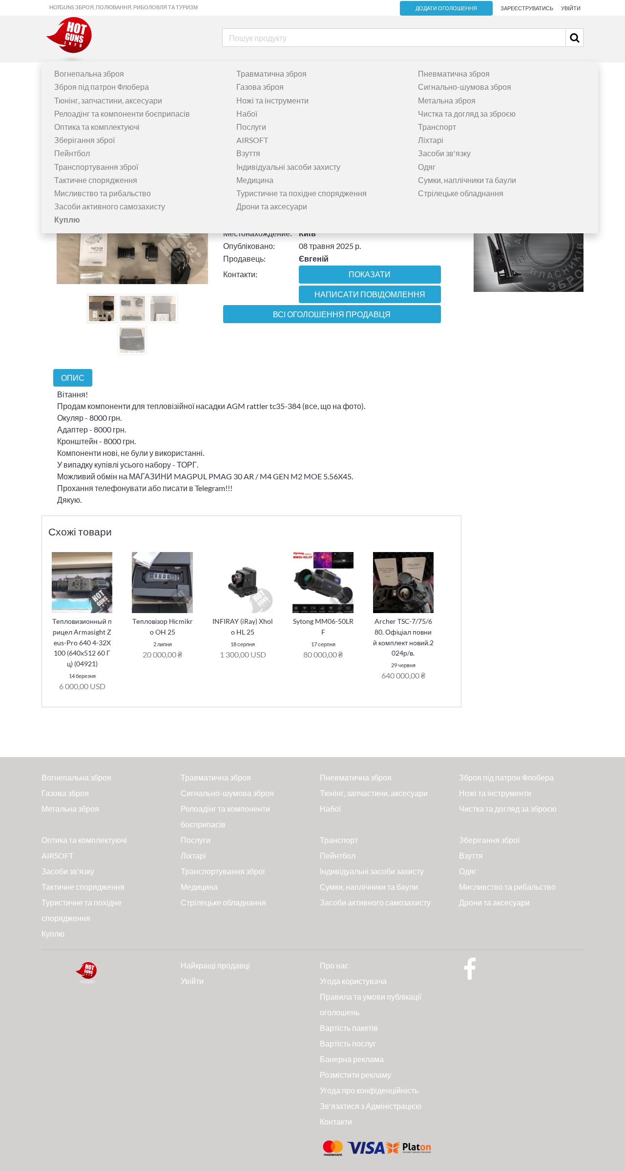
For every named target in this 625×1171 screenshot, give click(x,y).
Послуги (251, 126)
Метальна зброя (447, 100)
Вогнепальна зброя (89, 73)
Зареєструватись (526, 8)
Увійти (571, 8)
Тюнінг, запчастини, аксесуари (108, 100)
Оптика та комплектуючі (97, 126)
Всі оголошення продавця (332, 314)
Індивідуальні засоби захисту (288, 166)
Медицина (254, 180)
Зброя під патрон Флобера (101, 86)
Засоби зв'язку (444, 153)
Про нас (334, 965)
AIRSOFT (252, 139)
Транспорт (437, 126)
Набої (246, 113)
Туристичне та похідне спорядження (301, 193)
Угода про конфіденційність (369, 1090)
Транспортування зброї (96, 166)
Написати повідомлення (369, 294)
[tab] (72, 377)
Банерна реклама (352, 1059)
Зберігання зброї (84, 139)
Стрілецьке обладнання (460, 193)
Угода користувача (353, 981)
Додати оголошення (446, 8)
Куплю (53, 933)
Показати (370, 274)
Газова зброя (260, 86)
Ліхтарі (430, 139)
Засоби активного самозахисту (109, 206)
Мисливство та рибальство (102, 193)
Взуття (248, 153)
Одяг (427, 166)
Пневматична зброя (454, 73)
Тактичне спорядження (95, 180)
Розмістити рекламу (355, 1074)
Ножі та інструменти (272, 100)
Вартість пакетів (349, 1027)
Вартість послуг (348, 1043)
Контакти (336, 1121)
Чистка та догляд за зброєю (467, 113)
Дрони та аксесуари (271, 206)
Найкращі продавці (215, 965)
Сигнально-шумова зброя (464, 86)
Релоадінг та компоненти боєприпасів (122, 113)
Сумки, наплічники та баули (467, 180)
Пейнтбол (72, 153)
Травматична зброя (271, 73)
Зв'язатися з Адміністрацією (370, 1105)
